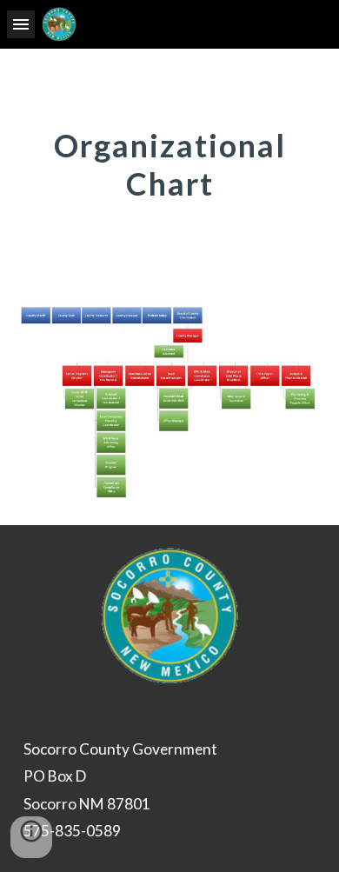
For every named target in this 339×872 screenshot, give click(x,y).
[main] (169, 163)
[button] (21, 24)
